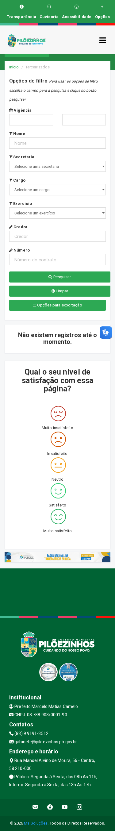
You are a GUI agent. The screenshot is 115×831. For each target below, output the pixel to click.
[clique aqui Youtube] (64, 807)
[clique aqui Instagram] (79, 807)
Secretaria (23, 157)
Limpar (61, 291)
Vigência (22, 110)
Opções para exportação (59, 305)
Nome (18, 133)
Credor (20, 227)
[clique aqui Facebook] (50, 807)
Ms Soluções (36, 823)
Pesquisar (61, 277)
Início (14, 67)
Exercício (22, 203)
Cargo (18, 180)
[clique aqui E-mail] (35, 807)
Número (21, 250)
